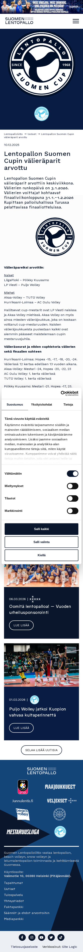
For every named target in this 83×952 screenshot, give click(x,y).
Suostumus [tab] (15, 404)
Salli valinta (41, 542)
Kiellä (42, 555)
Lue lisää (21, 625)
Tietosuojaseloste (24, 947)
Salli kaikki (41, 529)
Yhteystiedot (14, 901)
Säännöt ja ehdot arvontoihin (26, 913)
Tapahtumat (13, 883)
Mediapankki (14, 919)
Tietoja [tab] (68, 404)
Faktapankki (13, 907)
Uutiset (9, 889)
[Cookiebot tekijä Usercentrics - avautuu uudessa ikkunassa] (60, 393)
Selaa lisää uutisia (41, 750)
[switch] (72, 486)
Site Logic (69, 947)
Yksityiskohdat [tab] (41, 404)
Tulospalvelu (13, 895)
